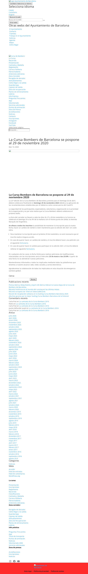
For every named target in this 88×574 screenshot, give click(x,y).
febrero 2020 (14, 409)
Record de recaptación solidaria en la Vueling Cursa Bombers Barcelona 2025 (38, 294)
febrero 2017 (14, 447)
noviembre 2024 (15, 342)
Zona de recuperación (17, 89)
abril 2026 (12, 318)
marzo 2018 (13, 432)
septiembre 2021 (15, 398)
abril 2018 (12, 429)
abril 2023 (12, 378)
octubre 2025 (14, 327)
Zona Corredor (14, 76)
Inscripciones (14, 118)
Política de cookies (57, 571)
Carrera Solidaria (15, 69)
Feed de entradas (15, 471)
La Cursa (12, 58)
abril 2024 (12, 358)
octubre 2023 (14, 365)
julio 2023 (12, 371)
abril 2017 (12, 443)
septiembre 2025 (15, 329)
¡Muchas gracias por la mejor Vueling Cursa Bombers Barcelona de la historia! (39, 296)
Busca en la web (15, 20)
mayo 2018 (13, 427)
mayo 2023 (13, 376)
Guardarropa (14, 85)
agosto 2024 (13, 349)
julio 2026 (12, 316)
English (11, 15)
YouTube (12, 125)
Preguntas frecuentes (17, 98)
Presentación (14, 63)
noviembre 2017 (15, 438)
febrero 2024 (14, 363)
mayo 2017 (13, 441)
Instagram (13, 121)
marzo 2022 (13, 394)
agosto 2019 (13, 420)
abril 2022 (12, 391)
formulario (24, 243)
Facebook (12, 123)
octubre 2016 (14, 454)
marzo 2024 (13, 360)
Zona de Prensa (15, 109)
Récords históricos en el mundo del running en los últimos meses (34, 289)
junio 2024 (13, 354)
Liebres (11, 94)
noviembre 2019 (15, 414)
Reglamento (13, 67)
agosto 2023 (13, 369)
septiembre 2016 (15, 456)
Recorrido (12, 60)
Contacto (12, 116)
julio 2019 (12, 423)
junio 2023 (13, 374)
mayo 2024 (13, 356)
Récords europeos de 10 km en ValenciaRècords (27, 291)
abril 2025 (12, 338)
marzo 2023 (13, 380)
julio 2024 (12, 351)
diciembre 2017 (15, 436)
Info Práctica (13, 96)
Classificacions (14, 494)
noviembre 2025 (15, 325)
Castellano (21, 4)
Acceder (12, 469)
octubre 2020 (14, 405)
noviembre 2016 (15, 452)
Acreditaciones (14, 112)
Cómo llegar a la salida (17, 512)
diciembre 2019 (15, 412)
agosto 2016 (13, 458)
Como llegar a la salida (17, 83)
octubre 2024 (14, 345)
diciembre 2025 (15, 322)
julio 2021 (12, 403)
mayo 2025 (13, 336)
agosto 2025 (13, 331)
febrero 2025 (14, 340)
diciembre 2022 (15, 383)
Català (11, 10)
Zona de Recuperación (17, 521)
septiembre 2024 (15, 347)
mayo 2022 (13, 389)
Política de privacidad (41, 571)
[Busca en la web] (44, 20)
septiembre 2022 (15, 387)
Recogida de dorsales (17, 78)
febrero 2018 (14, 434)
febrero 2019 (14, 425)
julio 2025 (12, 334)
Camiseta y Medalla (16, 65)
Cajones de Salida (15, 87)
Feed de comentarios (17, 474)
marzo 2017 (13, 445)
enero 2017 (13, 450)
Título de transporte (16, 536)
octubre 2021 (14, 396)
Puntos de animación (17, 107)
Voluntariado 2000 (16, 543)
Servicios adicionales (17, 105)
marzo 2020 (13, 407)
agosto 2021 (13, 400)
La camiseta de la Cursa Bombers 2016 (34, 301)
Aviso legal (28, 571)
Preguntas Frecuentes (17, 532)
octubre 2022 (14, 385)
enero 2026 (13, 320)
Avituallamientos (15, 81)
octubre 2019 (14, 416)
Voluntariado (14, 103)
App (10, 101)
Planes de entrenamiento (18, 92)
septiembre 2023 (15, 367)
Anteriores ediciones (17, 74)
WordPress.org (14, 476)
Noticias (12, 114)
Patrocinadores (14, 72)
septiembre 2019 (15, 418)
